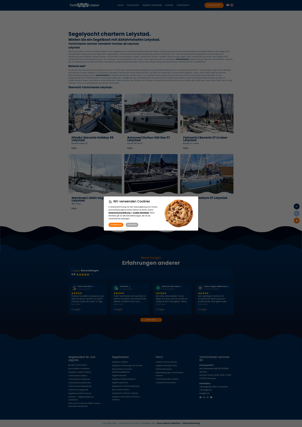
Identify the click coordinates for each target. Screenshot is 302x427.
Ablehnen (132, 225)
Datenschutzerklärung (119, 213)
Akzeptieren (116, 225)
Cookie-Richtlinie (141, 213)
